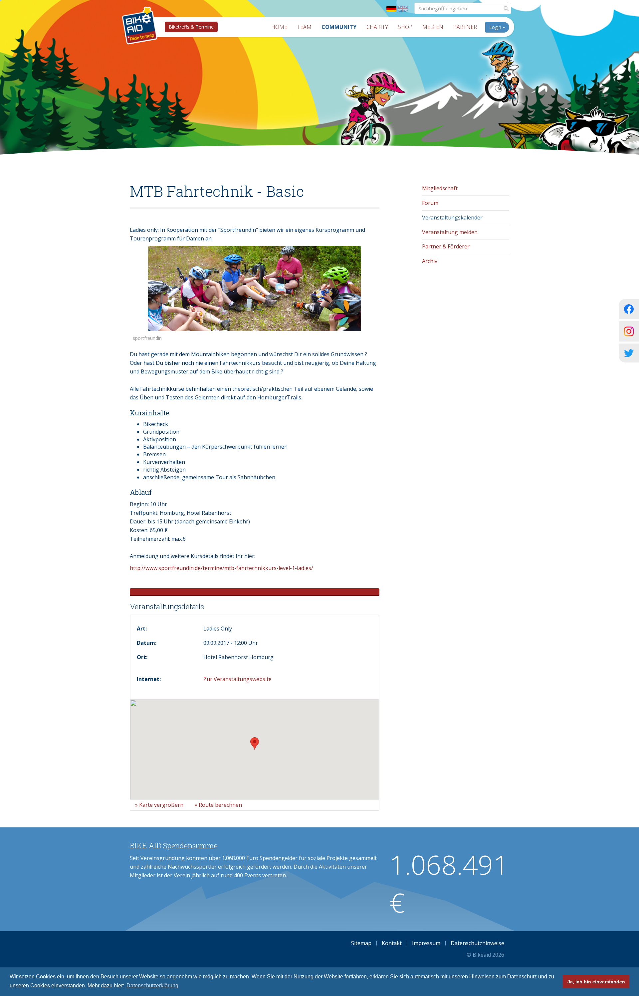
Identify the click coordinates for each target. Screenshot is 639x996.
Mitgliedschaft (440, 188)
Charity (377, 27)
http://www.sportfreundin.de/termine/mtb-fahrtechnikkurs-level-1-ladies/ (221, 568)
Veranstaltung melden (450, 232)
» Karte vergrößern (159, 804)
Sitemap (361, 943)
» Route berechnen (218, 804)
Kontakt (392, 943)
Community (338, 27)
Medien (432, 27)
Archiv (429, 261)
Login (496, 27)
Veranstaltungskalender (452, 217)
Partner (465, 27)
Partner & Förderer (446, 246)
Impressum (426, 943)
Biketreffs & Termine (191, 27)
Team (304, 27)
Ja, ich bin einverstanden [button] (596, 981)
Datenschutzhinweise (477, 943)
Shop (405, 27)
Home (279, 27)
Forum (430, 203)
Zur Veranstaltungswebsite (237, 679)
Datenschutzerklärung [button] (152, 985)
